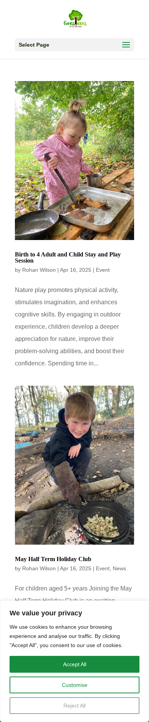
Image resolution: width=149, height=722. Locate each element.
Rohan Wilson (39, 270)
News (119, 568)
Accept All (74, 664)
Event (103, 270)
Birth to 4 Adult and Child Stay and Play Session (68, 257)
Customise (74, 685)
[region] (74, 661)
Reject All (74, 706)
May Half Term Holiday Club (53, 559)
